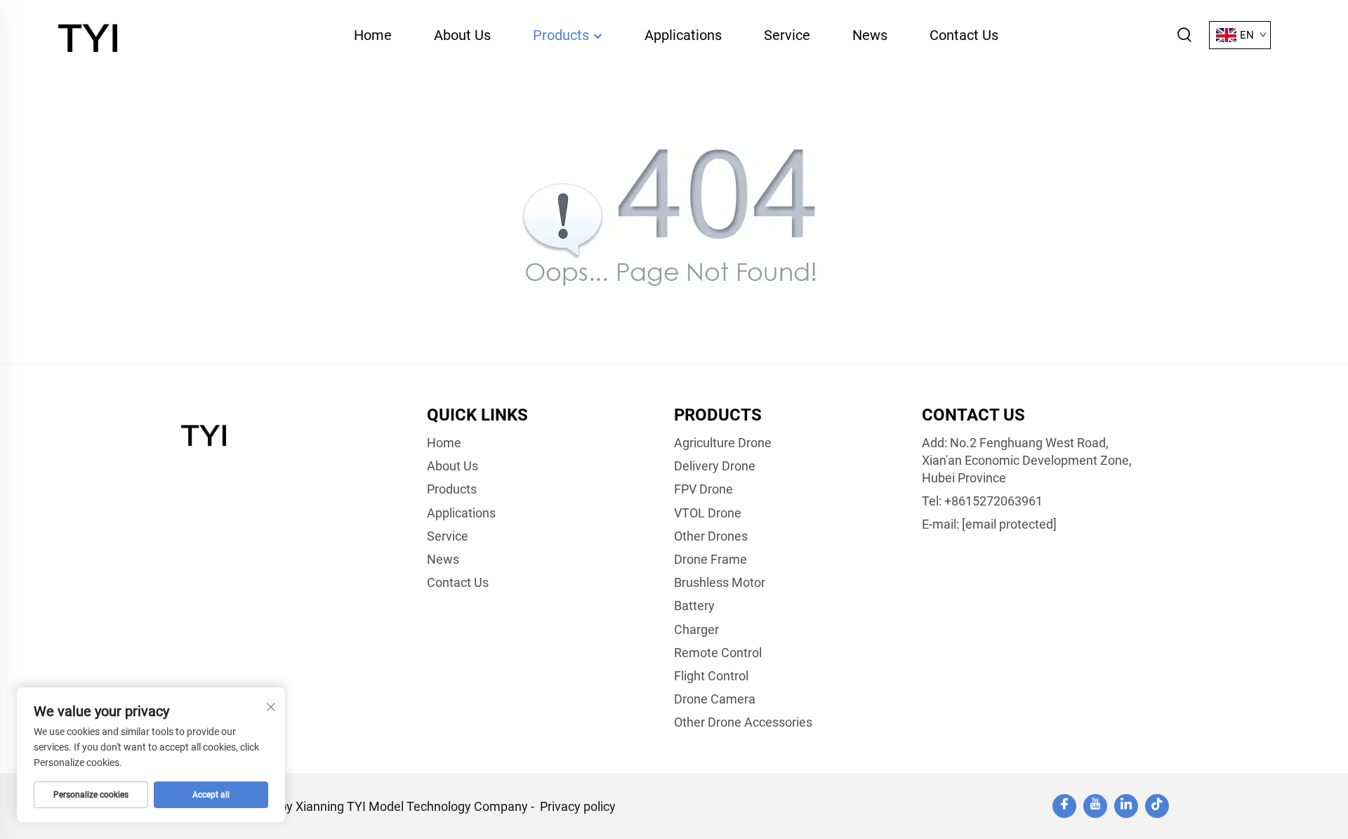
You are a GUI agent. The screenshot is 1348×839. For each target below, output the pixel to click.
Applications (683, 35)
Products (563, 35)
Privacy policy (578, 806)
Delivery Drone (714, 465)
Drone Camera (714, 699)
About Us (462, 35)
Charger (696, 629)
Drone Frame (710, 559)
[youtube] (1095, 806)
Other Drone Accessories (743, 722)
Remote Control (718, 652)
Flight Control (711, 675)
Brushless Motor (719, 582)
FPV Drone (703, 489)
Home (373, 35)
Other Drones (711, 536)
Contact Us (964, 35)
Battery (694, 605)
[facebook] (1064, 806)
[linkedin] (1126, 806)
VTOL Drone (707, 513)
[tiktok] (1157, 806)
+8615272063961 (993, 501)
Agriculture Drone (723, 442)
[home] (90, 34)
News (869, 35)
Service (787, 35)
